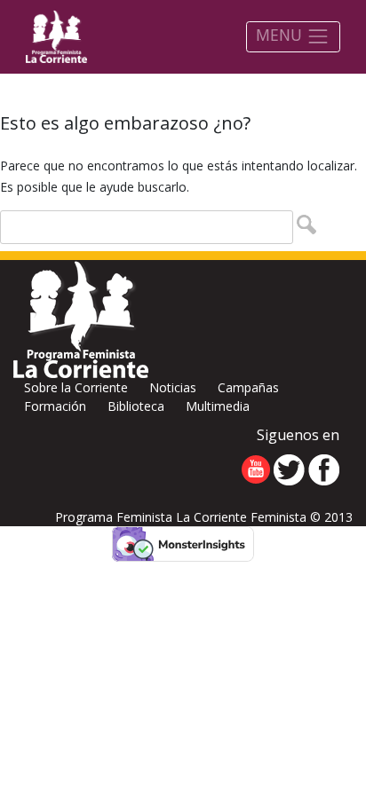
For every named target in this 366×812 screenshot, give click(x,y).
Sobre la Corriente (76, 387)
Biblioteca (135, 406)
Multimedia (218, 406)
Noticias (172, 387)
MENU (281, 34)
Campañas (248, 387)
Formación (55, 406)
